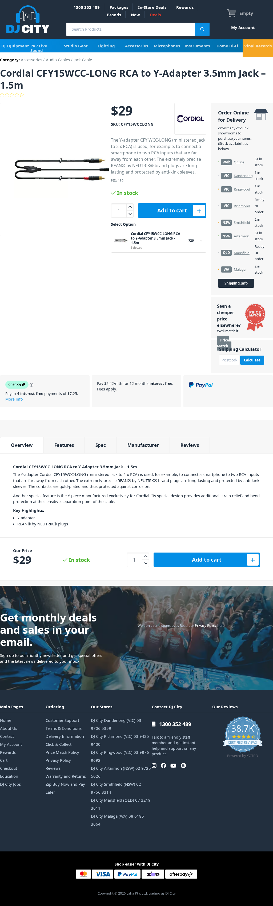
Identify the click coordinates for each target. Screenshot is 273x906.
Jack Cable (83, 59)
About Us (8, 728)
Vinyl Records (258, 45)
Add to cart (172, 210)
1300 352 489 (87, 7)
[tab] (21, 445)
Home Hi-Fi (227, 45)
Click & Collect (58, 744)
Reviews (189, 445)
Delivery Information (65, 736)
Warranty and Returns (66, 776)
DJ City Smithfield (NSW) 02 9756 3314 (116, 788)
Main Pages (11, 706)
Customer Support (62, 720)
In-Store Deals (152, 7)
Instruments (197, 45)
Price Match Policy (62, 752)
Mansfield (242, 252)
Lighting (106, 45)
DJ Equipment (15, 45)
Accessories (136, 45)
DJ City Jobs (10, 784)
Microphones (167, 45)
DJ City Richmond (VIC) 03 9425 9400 (120, 740)
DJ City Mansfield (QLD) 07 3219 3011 (121, 804)
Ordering (55, 706)
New (135, 14)
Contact (7, 736)
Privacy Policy (205, 625)
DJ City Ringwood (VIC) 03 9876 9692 (120, 756)
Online (239, 162)
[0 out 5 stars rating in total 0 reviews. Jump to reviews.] (136, 94)
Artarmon (241, 236)
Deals (155, 14)
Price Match (223, 343)
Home (5, 720)
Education (9, 776)
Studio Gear (76, 45)
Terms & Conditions (64, 728)
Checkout (8, 768)
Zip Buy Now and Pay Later (65, 788)
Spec (100, 445)
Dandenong (243, 175)
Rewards (185, 7)
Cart (3, 760)
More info (14, 399)
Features (64, 445)
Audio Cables (58, 59)
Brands (114, 14)
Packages (119, 7)
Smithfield (242, 222)
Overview (22, 445)
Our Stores (101, 706)
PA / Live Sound (38, 48)
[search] (130, 29)
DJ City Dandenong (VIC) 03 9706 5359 (116, 724)
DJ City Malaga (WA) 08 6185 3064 (117, 820)
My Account (243, 27)
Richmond (242, 206)
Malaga (240, 269)
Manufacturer (143, 445)
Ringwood (242, 189)
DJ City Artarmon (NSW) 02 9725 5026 (121, 772)
